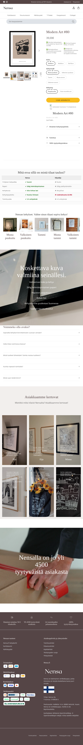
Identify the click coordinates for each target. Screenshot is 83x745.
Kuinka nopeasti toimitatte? (13, 367)
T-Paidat (49, 15)
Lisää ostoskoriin (63, 100)
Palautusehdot (49, 646)
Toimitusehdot (49, 643)
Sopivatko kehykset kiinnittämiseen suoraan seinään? (22, 333)
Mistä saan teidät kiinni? (12, 378)
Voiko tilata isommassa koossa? (14, 344)
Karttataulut (11, 15)
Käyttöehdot (48, 649)
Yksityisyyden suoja (51, 652)
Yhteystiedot (76, 2)
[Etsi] (73, 21)
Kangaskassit (61, 15)
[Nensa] (8, 8)
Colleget (73, 15)
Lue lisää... (50, 120)
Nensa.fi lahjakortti (10, 643)
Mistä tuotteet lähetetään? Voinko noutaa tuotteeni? (22, 355)
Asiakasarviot (67, 2)
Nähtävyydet (38, 15)
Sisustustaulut (25, 15)
